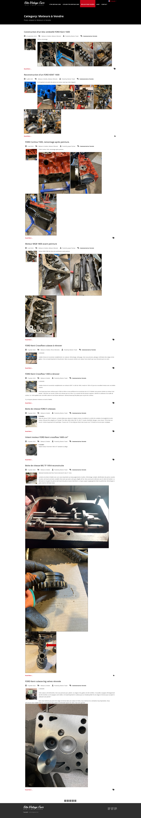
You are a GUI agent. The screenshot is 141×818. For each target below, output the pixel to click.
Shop (97, 4)
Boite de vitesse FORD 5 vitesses (40, 408)
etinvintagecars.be (33, 812)
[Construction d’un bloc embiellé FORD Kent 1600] (30, 44)
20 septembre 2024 (31, 36)
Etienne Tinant (74, 36)
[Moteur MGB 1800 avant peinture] (31, 256)
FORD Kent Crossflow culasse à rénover (43, 345)
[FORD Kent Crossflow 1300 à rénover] (31, 386)
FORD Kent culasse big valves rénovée (43, 681)
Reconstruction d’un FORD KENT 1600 (41, 74)
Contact (104, 4)
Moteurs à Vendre (46, 36)
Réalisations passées (87, 4)
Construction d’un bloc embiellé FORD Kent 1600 (47, 31)
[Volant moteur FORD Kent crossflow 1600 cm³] (31, 449)
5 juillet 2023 (29, 79)
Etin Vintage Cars (55, 4)
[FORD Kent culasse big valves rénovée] (31, 694)
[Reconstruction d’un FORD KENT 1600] (30, 87)
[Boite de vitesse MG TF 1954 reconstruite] (31, 478)
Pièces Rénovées (55, 350)
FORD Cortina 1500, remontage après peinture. (47, 142)
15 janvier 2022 (31, 350)
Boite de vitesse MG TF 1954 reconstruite (44, 465)
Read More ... (28, 69)
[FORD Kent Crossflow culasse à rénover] (31, 358)
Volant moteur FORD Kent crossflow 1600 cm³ (46, 437)
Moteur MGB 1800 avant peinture (41, 243)
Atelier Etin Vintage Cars (71, 4)
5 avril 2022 (30, 146)
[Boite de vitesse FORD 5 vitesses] (31, 421)
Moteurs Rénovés (56, 36)
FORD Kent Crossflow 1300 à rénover (42, 374)
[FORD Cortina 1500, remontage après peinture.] (31, 154)
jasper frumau (71, 146)
